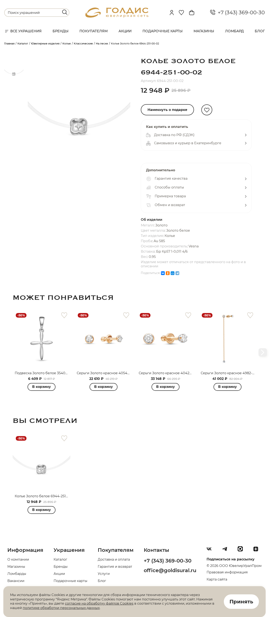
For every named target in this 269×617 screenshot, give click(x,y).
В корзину (41, 387)
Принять (241, 602)
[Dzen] (257, 550)
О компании (18, 559)
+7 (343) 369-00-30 (240, 13)
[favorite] (64, 315)
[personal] (172, 12)
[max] (242, 550)
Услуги (104, 574)
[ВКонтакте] (163, 273)
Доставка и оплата (114, 559)
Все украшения (26, 31)
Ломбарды (16, 574)
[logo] (116, 16)
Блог (260, 31)
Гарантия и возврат (115, 567)
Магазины (204, 31)
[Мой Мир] (172, 273)
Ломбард (234, 31)
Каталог (60, 559)
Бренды (61, 31)
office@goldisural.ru (170, 570)
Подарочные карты (162, 31)
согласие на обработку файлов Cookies (99, 603)
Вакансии (15, 581)
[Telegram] (177, 273)
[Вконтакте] (211, 550)
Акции (125, 31)
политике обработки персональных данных (61, 608)
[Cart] (191, 12)
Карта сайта (217, 579)
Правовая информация (227, 572)
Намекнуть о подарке (167, 110)
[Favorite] (181, 12)
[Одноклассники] (168, 273)
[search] (64, 12)
